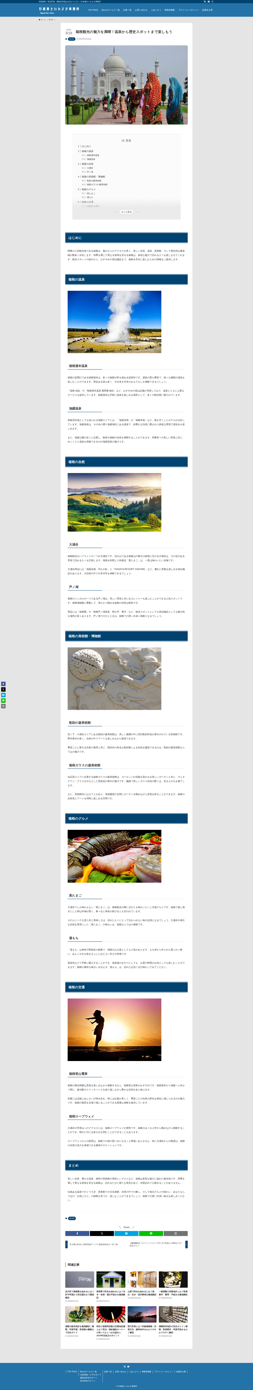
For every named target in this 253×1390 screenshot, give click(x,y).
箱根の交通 (87, 202)
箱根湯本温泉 (93, 155)
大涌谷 (90, 168)
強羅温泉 (91, 159)
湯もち (90, 197)
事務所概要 (146, 1372)
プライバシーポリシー (163, 1372)
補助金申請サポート (88, 1378)
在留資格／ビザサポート (90, 1375)
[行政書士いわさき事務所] (59, 10)
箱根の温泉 (87, 151)
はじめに (86, 146)
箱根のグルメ (89, 189)
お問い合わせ (120, 1372)
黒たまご (91, 193)
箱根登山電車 (93, 206)
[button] (77, 1233)
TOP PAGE (72, 1372)
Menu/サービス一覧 (88, 1372)
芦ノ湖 (90, 172)
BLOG (71, 39)
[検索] (212, 1)
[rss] (205, 1)
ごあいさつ (134, 1372)
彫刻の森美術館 (94, 180)
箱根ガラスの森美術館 (97, 184)
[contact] (209, 1)
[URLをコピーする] (176, 1233)
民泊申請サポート (87, 1381)
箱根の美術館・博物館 (93, 176)
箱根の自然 (87, 164)
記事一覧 (108, 1372)
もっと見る (126, 212)
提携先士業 (181, 1372)
